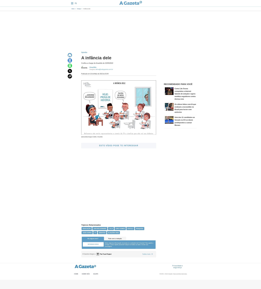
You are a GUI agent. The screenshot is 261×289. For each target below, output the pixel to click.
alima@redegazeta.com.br (104, 69)
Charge (79, 8)
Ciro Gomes (120, 228)
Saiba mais (146, 254)
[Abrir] (72, 3)
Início (73, 8)
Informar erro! (93, 244)
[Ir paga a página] (69, 55)
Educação (87, 228)
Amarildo (92, 67)
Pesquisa (139, 228)
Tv (95, 232)
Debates (102, 232)
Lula (111, 228)
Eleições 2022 (113, 232)
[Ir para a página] (130, 3)
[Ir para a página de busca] (76, 3)
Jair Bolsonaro (99, 228)
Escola (130, 228)
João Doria (87, 232)
